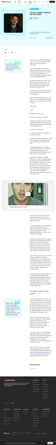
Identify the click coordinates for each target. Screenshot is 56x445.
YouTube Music (45, 395)
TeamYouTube (45, 389)
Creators (33, 368)
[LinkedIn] (12, 52)
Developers (25, 413)
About (5, 411)
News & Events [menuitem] (15, 2)
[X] (8, 52)
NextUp (45, 257)
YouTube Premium (17, 418)
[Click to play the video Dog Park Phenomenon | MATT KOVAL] (28, 194)
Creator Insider (35, 386)
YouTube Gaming (45, 391)
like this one (48, 340)
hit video (48, 239)
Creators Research (36, 420)
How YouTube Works (7, 418)
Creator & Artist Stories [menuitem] (19, 1)
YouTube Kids (16, 411)
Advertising (25, 411)
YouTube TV (44, 393)
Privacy (14, 434)
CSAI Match (44, 413)
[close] (55, 442)
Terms (18, 434)
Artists (34, 411)
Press (5, 413)
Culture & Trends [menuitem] (25, 2)
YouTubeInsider (45, 397)
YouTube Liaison (36, 391)
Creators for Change (46, 411)
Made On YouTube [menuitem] (34, 2)
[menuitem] (39, 2)
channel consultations (42, 352)
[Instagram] (9, 403)
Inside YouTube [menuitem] (30, 2)
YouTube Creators (36, 384)
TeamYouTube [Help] (36, 389)
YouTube (34, 382)
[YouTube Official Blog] (6, 2)
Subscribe (52, 1)
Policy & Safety (15, 432)
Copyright (22, 432)
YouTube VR (35, 426)
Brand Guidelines (28, 432)
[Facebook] (5, 52)
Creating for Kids (36, 418)
